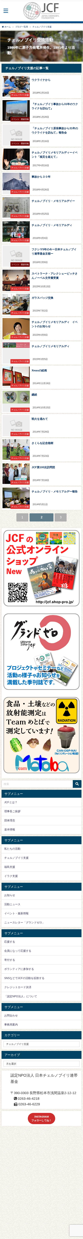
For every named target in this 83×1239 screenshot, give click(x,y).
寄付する (9, 960)
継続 (34, 394)
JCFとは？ (10, 802)
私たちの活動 (12, 848)
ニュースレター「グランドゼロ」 (24, 922)
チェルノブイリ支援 (16, 857)
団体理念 (9, 820)
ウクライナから (41, 79)
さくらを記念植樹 (42, 443)
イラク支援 (11, 876)
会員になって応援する (17, 950)
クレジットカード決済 (17, 987)
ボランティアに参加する (19, 969)
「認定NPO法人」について (20, 996)
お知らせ (9, 895)
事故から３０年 (41, 176)
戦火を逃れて (40, 418)
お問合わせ (11, 1015)
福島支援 (9, 867)
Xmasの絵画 (39, 370)
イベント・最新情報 (16, 913)
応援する (9, 941)
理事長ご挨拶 (12, 811)
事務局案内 (11, 1024)
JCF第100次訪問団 (43, 467)
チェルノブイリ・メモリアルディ (52, 225)
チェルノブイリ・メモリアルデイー (53, 201)
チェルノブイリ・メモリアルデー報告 (55, 491)
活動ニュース (12, 904)
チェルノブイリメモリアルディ (50, 346)
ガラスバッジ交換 (42, 297)
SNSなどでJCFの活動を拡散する (24, 978)
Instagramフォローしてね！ (41, 1118)
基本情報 (9, 829)
